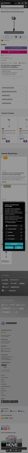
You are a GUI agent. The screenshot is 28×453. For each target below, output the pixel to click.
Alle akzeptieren (14, 244)
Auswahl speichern (19, 247)
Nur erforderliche (9, 247)
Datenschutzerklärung (12, 222)
